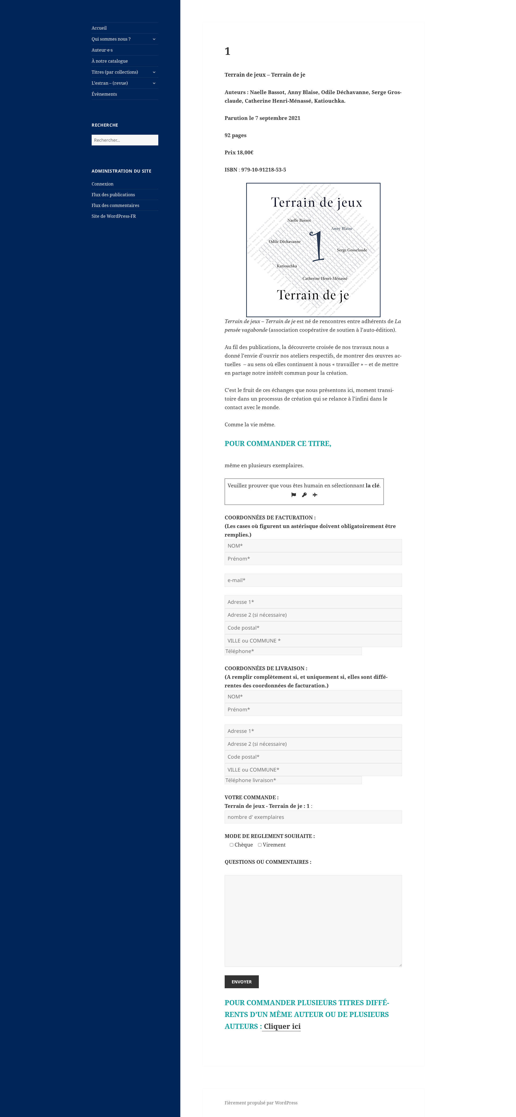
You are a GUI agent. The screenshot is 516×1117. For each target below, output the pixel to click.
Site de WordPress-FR (114, 216)
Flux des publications (113, 195)
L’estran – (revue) (110, 83)
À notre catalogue (110, 61)
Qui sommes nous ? (111, 39)
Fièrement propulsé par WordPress (261, 1103)
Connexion (102, 184)
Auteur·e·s (102, 50)
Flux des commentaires (115, 205)
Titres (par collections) (115, 72)
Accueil (99, 28)
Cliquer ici (281, 1026)
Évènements (104, 94)
